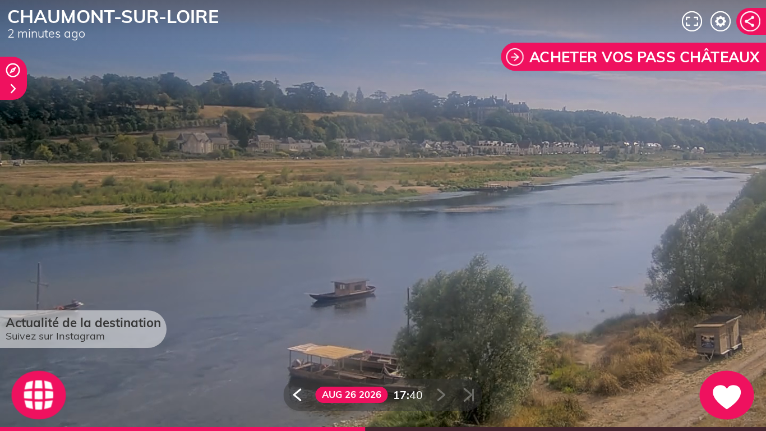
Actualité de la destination (83, 323)
